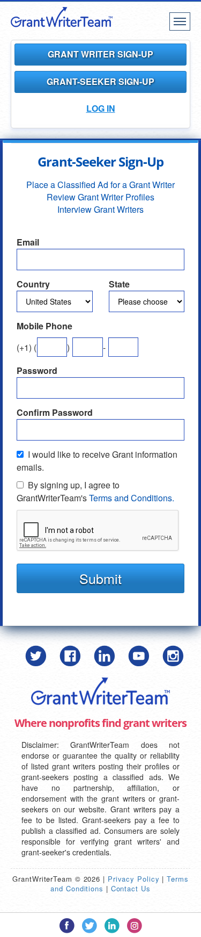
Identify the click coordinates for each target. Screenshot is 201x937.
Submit (100, 578)
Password (37, 371)
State (119, 284)
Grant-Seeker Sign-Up (100, 81)
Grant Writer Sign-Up (100, 54)
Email (28, 242)
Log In (100, 108)
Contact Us (131, 888)
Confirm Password (55, 413)
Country (33, 284)
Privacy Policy (134, 879)
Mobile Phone (44, 326)
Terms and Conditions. (131, 498)
